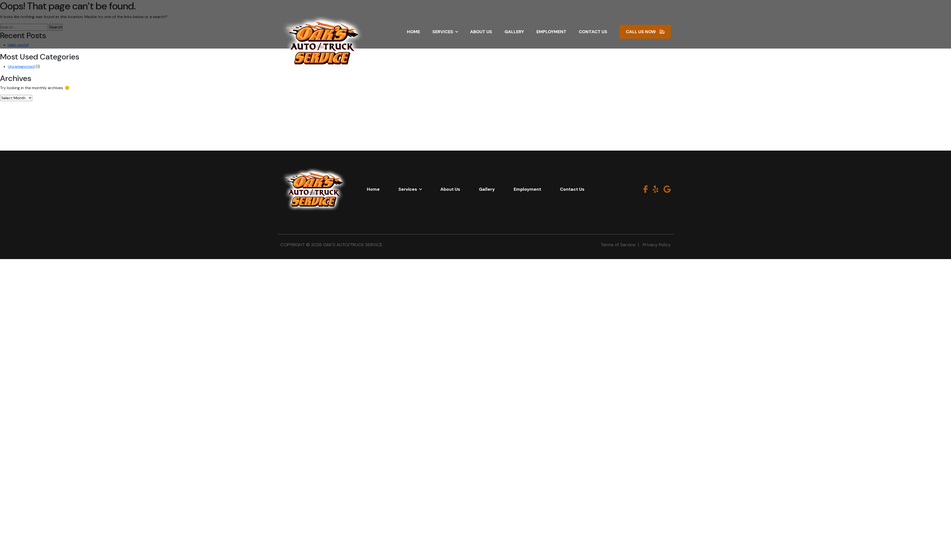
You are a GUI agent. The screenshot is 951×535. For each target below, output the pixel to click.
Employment (551, 32)
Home (413, 32)
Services (442, 32)
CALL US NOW (641, 32)
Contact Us (593, 32)
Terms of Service (618, 245)
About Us (481, 32)
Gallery (514, 32)
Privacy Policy (657, 245)
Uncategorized (21, 66)
